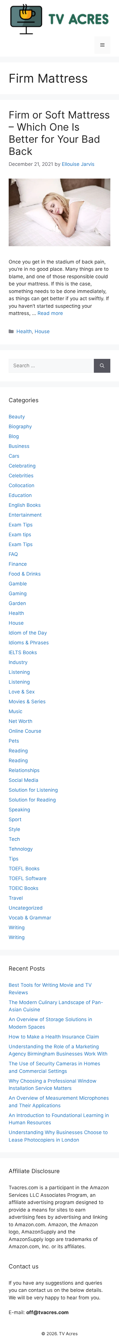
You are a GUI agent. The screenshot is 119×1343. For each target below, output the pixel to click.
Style (14, 829)
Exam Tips (21, 525)
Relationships (24, 770)
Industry (18, 662)
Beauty (17, 417)
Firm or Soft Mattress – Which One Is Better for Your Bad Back (59, 133)
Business (19, 446)
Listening (19, 672)
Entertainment (25, 515)
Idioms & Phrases (29, 642)
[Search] (102, 366)
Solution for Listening (33, 790)
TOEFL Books (24, 868)
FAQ (13, 554)
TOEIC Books (23, 888)
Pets (14, 741)
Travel (16, 898)
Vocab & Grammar (30, 918)
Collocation (21, 485)
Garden (17, 603)
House (42, 331)
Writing (17, 927)
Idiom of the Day (28, 633)
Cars (14, 456)
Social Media (23, 780)
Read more (50, 313)
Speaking (19, 810)
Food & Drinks (25, 574)
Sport (15, 819)
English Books (25, 505)
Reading (18, 751)
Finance (18, 564)
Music (15, 711)
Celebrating (22, 466)
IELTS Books (23, 652)
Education (20, 495)
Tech (14, 839)
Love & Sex (22, 692)
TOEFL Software (28, 878)
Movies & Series (27, 701)
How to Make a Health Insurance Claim (54, 1037)
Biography (20, 426)
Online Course (25, 731)
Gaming (18, 593)
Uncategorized (26, 908)
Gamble (18, 584)
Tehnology (21, 849)
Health (24, 331)
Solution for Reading (32, 800)
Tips (13, 859)
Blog (14, 436)
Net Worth (20, 721)
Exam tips (20, 534)
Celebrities (21, 475)
